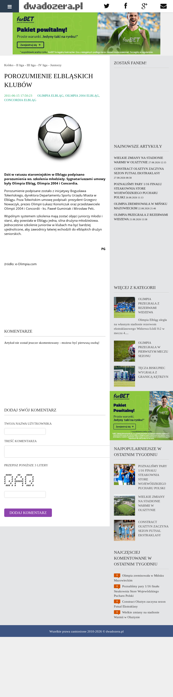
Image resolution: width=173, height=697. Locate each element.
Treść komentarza (20, 441)
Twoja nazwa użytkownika (28, 423)
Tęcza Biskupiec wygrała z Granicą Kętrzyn (153, 372)
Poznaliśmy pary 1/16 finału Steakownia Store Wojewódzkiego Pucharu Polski (136, 591)
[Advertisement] (54, 298)
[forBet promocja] (86, 53)
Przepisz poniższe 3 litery (26, 465)
